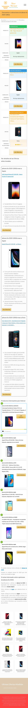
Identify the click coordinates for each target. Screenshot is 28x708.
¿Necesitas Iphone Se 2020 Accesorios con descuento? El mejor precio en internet (7, 639)
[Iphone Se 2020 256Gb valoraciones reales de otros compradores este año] (7, 649)
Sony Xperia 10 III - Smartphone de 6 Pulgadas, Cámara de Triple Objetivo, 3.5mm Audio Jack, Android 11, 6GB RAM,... (14, 323)
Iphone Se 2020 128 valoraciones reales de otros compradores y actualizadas (7, 623)
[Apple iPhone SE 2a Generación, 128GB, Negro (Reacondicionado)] (9, 558)
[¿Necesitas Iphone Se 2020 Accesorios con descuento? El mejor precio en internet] (7, 632)
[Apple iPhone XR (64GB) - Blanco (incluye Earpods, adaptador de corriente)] (9, 451)
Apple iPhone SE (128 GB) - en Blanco (11, 244)
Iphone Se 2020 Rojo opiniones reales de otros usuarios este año (21, 655)
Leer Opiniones (21, 416)
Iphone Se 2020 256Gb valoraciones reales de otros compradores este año (7, 655)
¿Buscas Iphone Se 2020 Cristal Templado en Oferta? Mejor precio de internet (20, 639)
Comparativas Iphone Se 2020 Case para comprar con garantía (7, 670)
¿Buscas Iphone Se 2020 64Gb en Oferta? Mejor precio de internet (20, 670)
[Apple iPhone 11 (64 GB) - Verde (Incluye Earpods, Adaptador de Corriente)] (9, 505)
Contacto (23, 705)
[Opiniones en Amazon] (18, 144)
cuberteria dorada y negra (9, 688)
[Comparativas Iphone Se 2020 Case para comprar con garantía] (7, 664)
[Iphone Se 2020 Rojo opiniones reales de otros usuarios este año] (20, 649)
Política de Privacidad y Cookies (15, 705)
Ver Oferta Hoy (18, 64)
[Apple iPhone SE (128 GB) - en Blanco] (14, 269)
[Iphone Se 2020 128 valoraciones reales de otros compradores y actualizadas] (7, 616)
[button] (25, 5)
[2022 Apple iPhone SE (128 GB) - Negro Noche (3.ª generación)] (14, 202)
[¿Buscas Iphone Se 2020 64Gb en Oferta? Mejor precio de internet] (20, 664)
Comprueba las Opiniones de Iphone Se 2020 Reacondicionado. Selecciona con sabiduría (20, 623)
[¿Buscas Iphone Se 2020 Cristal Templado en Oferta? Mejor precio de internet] (20, 632)
